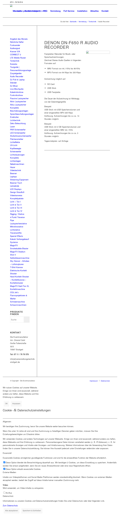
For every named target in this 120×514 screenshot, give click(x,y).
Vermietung (55, 10)
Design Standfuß (17, 192)
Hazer (12, 167)
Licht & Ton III (16, 207)
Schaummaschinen (18, 304)
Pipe (12, 220)
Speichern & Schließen (32, 510)
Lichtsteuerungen (17, 154)
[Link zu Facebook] (108, 2)
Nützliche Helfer (17, 42)
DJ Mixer (14, 85)
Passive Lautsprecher (19, 98)
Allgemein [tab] (7, 421)
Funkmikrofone (16, 95)
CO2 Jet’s (14, 292)
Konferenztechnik (33, 10)
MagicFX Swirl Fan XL (19, 286)
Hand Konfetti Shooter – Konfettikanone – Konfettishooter (19, 279)
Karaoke (13, 64)
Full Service (69, 10)
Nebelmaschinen (17, 164)
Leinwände (14, 185)
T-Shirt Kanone (16, 267)
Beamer (13, 173)
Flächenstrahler (16, 139)
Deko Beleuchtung (18, 123)
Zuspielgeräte (16, 73)
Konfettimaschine (17, 289)
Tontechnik (14, 60)
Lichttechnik (15, 120)
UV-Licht (13, 145)
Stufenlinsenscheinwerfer (20, 135)
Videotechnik (15, 170)
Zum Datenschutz (10, 505)
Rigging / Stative (17, 214)
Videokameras (16, 195)
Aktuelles (94, 10)
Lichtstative (15, 229)
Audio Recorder (16, 76)
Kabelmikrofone (16, 92)
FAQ (45, 10)
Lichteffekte (15, 142)
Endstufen (14, 117)
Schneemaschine (17, 301)
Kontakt (105, 10)
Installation (82, 10)
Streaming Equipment (19, 179)
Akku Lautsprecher (18, 104)
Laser (12, 126)
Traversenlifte (16, 232)
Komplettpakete (16, 198)
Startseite (17, 10)
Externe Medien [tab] (9, 472)
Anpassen (16, 403)
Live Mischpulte (16, 88)
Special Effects (16, 236)
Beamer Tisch (16, 182)
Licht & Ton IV (16, 211)
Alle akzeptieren (11, 510)
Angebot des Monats (19, 38)
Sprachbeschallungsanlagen (22, 114)
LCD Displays (16, 189)
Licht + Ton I (15, 201)
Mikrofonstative (16, 226)
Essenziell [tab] (7, 453)
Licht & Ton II (16, 204)
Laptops (13, 176)
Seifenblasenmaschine (19, 257)
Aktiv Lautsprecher (18, 101)
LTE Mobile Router (18, 57)
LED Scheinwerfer (17, 132)
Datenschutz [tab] (8, 496)
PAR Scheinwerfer (17, 129)
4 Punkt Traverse (17, 217)
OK (6, 403)
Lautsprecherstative (18, 223)
